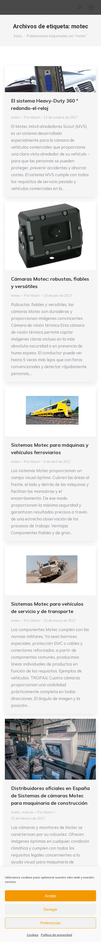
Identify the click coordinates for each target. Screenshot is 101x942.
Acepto (50, 896)
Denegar (50, 909)
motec (15, 117)
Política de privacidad (56, 935)
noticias (28, 812)
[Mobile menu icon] (91, 7)
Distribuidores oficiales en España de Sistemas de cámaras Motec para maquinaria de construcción (50, 795)
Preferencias (50, 923)
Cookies (32, 935)
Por (32, 117)
